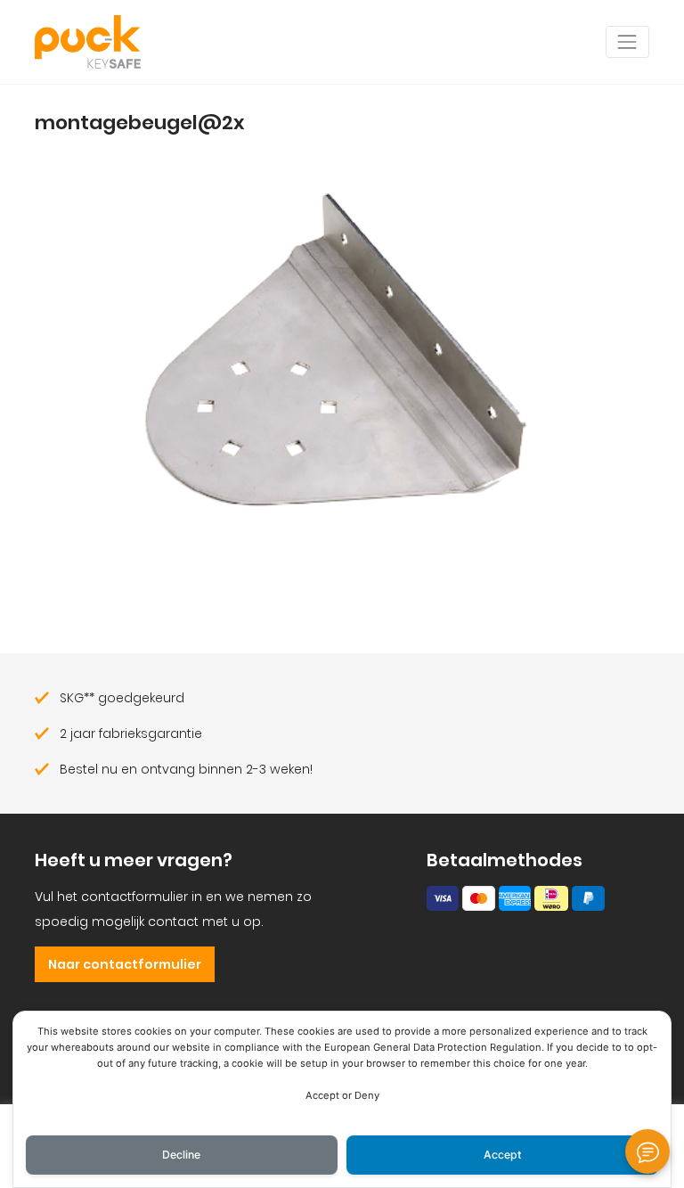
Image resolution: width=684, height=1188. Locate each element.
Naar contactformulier (124, 964)
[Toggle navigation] (627, 41)
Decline (181, 1154)
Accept (503, 1154)
